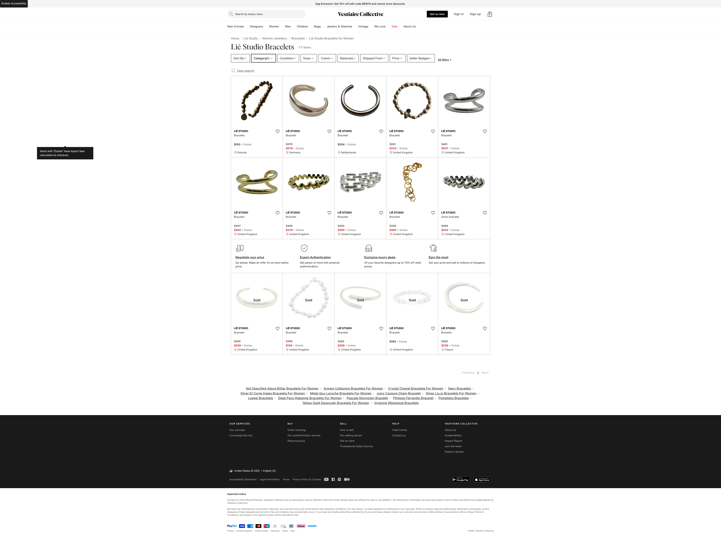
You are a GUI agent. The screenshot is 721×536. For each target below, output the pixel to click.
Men (288, 26)
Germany (275, 530)
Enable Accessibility (14, 3)
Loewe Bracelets (260, 398)
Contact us (399, 435)
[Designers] (266, 26)
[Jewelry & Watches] (355, 26)
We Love (380, 26)
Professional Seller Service (356, 446)
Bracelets (298, 38)
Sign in (459, 14)
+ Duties (246, 144)
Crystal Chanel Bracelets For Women (415, 388)
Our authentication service (303, 435)
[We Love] (388, 26)
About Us (409, 26)
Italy (293, 530)
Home (235, 38)
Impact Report (453, 441)
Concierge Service (240, 435)
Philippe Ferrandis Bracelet (413, 398)
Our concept (237, 430)
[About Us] (418, 26)
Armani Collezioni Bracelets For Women (353, 388)
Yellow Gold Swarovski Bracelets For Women (335, 403)
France (230, 530)
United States (261, 530)
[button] (489, 14)
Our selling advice (351, 435)
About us (450, 430)
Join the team (453, 446)
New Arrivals (235, 26)
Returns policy (296, 441)
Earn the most (438, 257)
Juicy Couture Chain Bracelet (399, 393)
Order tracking (296, 430)
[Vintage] (371, 26)
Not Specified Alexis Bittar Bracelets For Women (282, 388)
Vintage (363, 26)
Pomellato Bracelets (454, 398)
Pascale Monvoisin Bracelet (367, 398)
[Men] (293, 26)
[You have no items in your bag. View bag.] (489, 14)
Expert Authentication (315, 257)
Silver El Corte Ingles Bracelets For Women (273, 393)
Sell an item (437, 14)
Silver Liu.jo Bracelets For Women (451, 393)
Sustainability (453, 435)
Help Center (399, 430)
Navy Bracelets (459, 388)
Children (302, 26)
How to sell (346, 430)
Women (274, 26)
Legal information (269, 479)
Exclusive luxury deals (379, 257)
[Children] (310, 26)
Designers (256, 26)
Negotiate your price (249, 257)
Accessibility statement (242, 479)
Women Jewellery (274, 38)
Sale (394, 26)
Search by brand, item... (249, 14)
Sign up (475, 14)
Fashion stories (454, 452)
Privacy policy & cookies (307, 479)
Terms (286, 479)
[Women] (282, 26)
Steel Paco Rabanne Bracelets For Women (310, 398)
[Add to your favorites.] (277, 131)
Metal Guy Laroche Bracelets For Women (341, 393)
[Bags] (323, 26)
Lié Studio (251, 38)
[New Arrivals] (246, 26)
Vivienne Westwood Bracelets (396, 403)
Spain (285, 530)
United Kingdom (244, 530)
